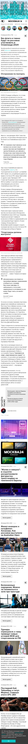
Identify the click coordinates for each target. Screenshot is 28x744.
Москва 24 (14, 21)
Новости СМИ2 (4, 441)
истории (7, 415)
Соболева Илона (11, 411)
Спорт (15, 35)
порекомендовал (12, 122)
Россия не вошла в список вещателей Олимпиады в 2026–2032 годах (15, 400)
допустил (7, 50)
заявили (12, 170)
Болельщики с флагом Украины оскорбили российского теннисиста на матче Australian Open (16, 393)
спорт (2, 415)
